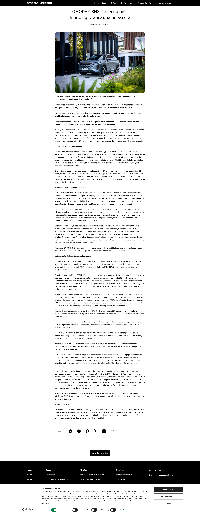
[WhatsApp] (70, 431)
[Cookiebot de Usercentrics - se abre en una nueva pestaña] (28, 510)
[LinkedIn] (104, 431)
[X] (95, 431)
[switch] (75, 510)
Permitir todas (168, 489)
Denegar (168, 503)
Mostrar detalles (126, 510)
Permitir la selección (168, 496)
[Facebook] (87, 431)
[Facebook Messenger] (79, 431)
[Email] (112, 431)
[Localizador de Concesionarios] (153, 3)
